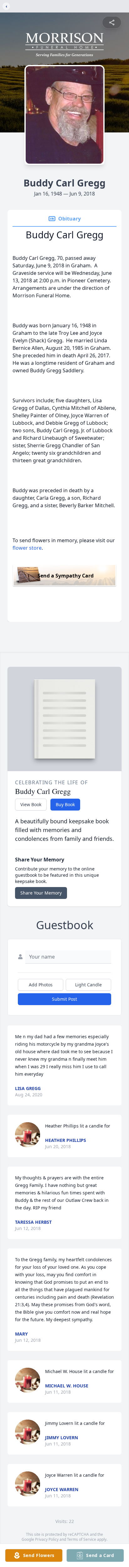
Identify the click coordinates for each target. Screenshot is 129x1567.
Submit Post (64, 999)
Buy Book (65, 804)
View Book (30, 804)
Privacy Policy (47, 1539)
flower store (27, 547)
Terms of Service (81, 1539)
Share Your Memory (41, 893)
